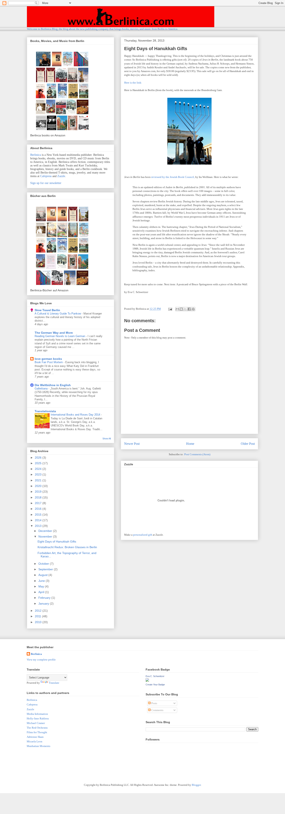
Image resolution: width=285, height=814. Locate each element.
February (44, 597)
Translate (54, 682)
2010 (38, 622)
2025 (38, 463)
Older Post (248, 443)
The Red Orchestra (37, 727)
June (42, 580)
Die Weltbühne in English (53, 385)
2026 (38, 457)
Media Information (37, 713)
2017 (38, 503)
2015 (38, 514)
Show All (106, 438)
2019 (38, 491)
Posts (154, 703)
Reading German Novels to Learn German (60, 336)
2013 (38, 525)
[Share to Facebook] (189, 309)
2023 (38, 474)
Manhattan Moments (38, 746)
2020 (38, 486)
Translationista (45, 411)
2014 (38, 520)
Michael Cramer (36, 723)
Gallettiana (41, 388)
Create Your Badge (155, 684)
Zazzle (61, 176)
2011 (38, 616)
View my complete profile (41, 659)
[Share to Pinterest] (193, 309)
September (46, 569)
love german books (48, 358)
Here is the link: (133, 82)
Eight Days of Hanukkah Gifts (57, 541)
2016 (38, 508)
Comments (157, 710)
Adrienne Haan (35, 736)
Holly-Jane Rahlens (38, 718)
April (41, 592)
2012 (38, 610)
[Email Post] (170, 308)
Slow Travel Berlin (47, 310)
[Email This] (177, 309)
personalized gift (142, 534)
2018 (38, 497)
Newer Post (132, 443)
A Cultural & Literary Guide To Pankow (58, 313)
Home (190, 443)
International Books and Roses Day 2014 (76, 414)
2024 (38, 468)
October (44, 563)
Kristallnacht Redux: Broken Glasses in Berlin (67, 547)
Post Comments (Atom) (197, 454)
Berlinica (35, 154)
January (44, 603)
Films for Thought (37, 732)
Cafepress (46, 176)
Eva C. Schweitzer (155, 676)
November (45, 536)
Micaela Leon (34, 741)
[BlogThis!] (181, 309)
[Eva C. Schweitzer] (147, 680)
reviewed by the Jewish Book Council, (173, 177)
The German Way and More (54, 332)
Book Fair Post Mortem (49, 362)
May (41, 586)
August (43, 575)
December (45, 531)
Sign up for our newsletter (45, 183)
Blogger (196, 784)
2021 (38, 480)
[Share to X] (185, 309)
